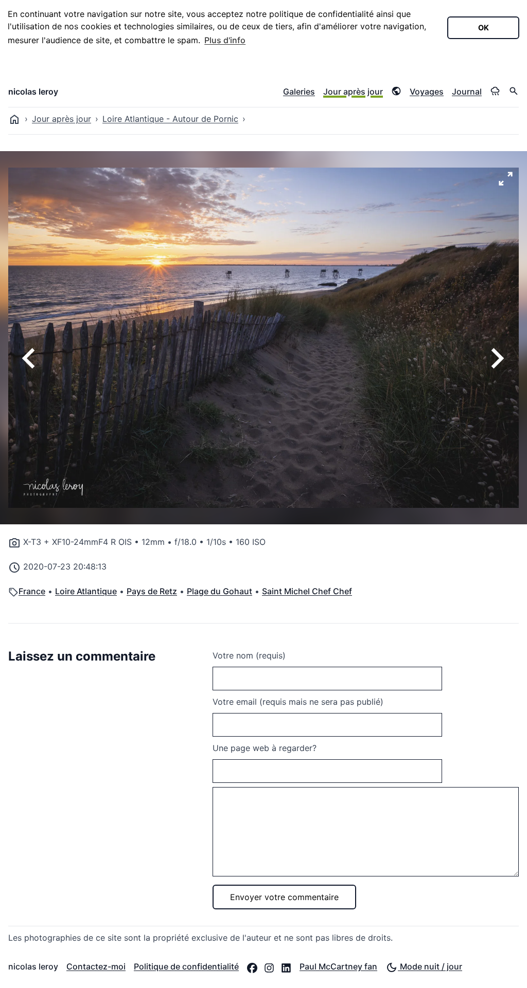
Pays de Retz (152, 591)
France (32, 591)
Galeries (299, 91)
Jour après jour (353, 91)
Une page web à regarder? (265, 748)
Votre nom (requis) (249, 655)
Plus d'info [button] (224, 40)
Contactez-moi (96, 966)
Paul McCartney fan (338, 966)
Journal (467, 91)
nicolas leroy (33, 91)
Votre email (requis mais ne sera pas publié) (298, 702)
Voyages (427, 91)
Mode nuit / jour (430, 966)
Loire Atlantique (86, 591)
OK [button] (483, 27)
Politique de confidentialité (186, 966)
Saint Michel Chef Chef (307, 591)
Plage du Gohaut (219, 591)
